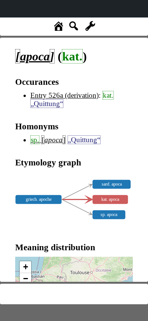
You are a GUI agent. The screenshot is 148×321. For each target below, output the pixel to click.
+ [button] (25, 267)
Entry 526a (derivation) (64, 95)
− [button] (25, 278)
